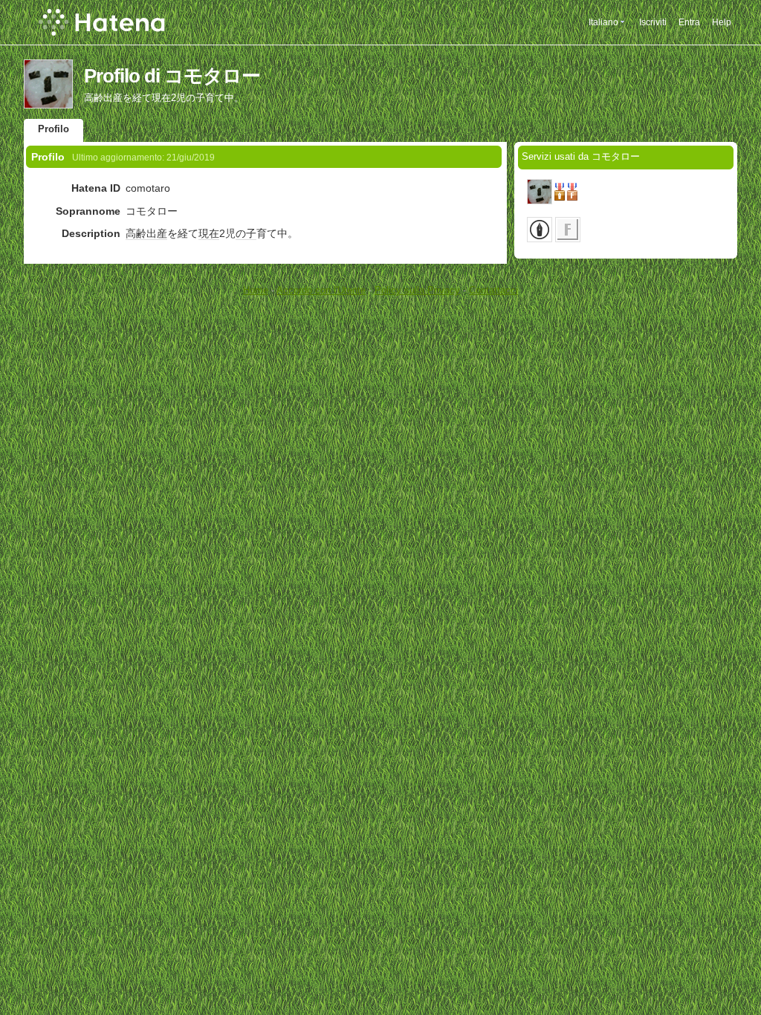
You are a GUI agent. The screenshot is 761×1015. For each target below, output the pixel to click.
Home (255, 290)
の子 (246, 233)
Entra (689, 22)
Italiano (603, 22)
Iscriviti (653, 22)
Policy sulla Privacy (417, 290)
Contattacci (493, 290)
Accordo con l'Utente (321, 290)
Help (721, 22)
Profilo (53, 128)
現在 (208, 233)
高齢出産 (146, 233)
